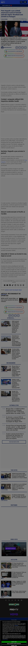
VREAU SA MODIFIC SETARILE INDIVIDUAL (14, 643)
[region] (14, 633)
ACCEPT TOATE (14, 641)
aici (13, 629)
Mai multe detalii (16, 625)
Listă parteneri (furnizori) (5, 639)
